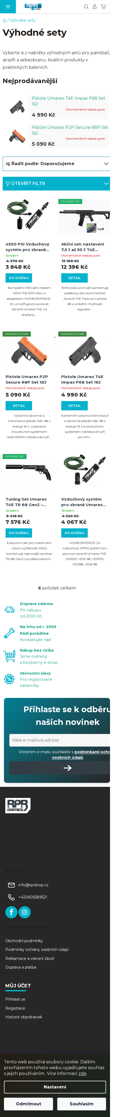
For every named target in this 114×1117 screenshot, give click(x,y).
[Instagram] (25, 912)
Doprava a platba (20, 967)
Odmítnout (28, 1103)
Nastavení (55, 1086)
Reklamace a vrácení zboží (29, 958)
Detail (74, 278)
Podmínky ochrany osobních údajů (37, 949)
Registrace (15, 1008)
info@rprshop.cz (34, 885)
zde (82, 1073)
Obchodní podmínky (24, 940)
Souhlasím (82, 1103)
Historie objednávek (23, 1017)
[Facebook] (11, 912)
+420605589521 (33, 897)
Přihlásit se (15, 999)
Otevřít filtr (28, 183)
